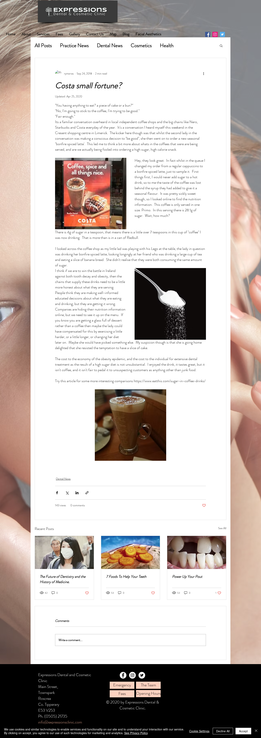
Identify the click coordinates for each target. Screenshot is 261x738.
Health (167, 45)
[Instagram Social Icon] (215, 34)
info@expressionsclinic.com (60, 722)
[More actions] (203, 73)
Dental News (110, 45)
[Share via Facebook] (57, 493)
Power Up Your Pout (187, 576)
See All (222, 528)
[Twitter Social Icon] (222, 34)
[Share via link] (87, 493)
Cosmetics (141, 45)
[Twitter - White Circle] (141, 675)
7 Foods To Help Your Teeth (126, 576)
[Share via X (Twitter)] (67, 493)
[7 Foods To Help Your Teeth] (130, 552)
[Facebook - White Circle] (123, 675)
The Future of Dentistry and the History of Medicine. (62, 579)
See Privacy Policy (136, 733)
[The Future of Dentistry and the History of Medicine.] (64, 552)
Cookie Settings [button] (199, 731)
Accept (243, 731)
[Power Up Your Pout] (196, 552)
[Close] (256, 731)
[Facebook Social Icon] (207, 34)
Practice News (74, 45)
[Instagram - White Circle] (132, 675)
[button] (221, 45)
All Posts (43, 45)
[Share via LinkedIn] (77, 493)
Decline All (223, 731)
